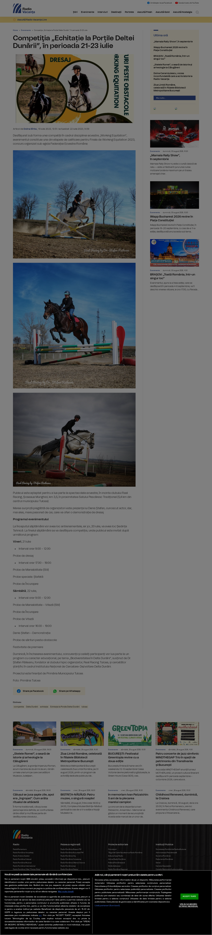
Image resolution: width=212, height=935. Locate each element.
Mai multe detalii (66, 891)
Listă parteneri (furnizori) (107, 905)
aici (40, 915)
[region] (106, 902)
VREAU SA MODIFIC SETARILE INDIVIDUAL (188, 905)
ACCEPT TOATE (189, 896)
